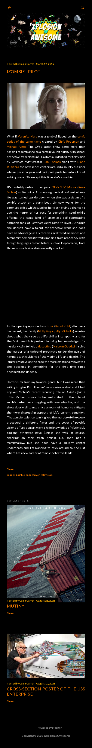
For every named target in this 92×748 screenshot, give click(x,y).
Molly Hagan (46, 331)
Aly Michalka (64, 331)
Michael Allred (17, 146)
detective (44, 346)
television (46, 474)
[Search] (82, 7)
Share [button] (10, 469)
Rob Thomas (52, 161)
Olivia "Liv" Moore (64, 187)
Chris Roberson (68, 141)
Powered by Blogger (49, 727)
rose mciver (33, 474)
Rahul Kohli (63, 326)
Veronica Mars (27, 136)
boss (50, 326)
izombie (20, 474)
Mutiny (15, 605)
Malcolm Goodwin (65, 346)
